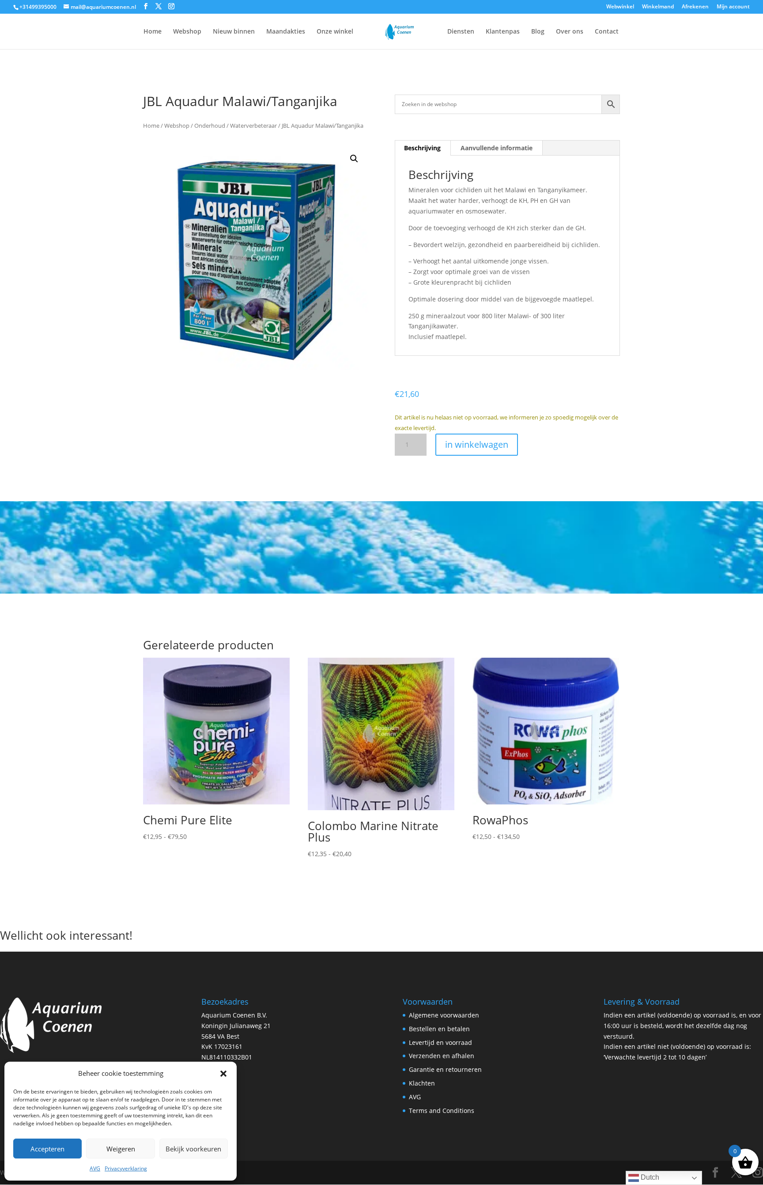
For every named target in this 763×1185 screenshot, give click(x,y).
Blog (537, 31)
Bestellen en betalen (439, 1029)
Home (153, 31)
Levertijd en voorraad (440, 1042)
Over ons (569, 31)
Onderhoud (209, 126)
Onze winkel (335, 31)
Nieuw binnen (234, 31)
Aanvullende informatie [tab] (497, 148)
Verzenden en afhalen (441, 1056)
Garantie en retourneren (445, 1069)
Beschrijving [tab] (422, 148)
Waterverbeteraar (253, 126)
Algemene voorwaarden (444, 1015)
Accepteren (47, 1148)
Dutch (649, 1177)
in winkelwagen (476, 444)
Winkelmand (658, 7)
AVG (95, 1168)
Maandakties (285, 31)
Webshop (187, 31)
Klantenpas (503, 31)
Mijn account (733, 7)
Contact (607, 31)
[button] (223, 1073)
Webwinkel (620, 7)
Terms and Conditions (441, 1110)
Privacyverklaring (126, 1168)
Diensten (460, 31)
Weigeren (120, 1148)
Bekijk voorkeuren (193, 1148)
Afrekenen (695, 7)
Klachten (422, 1083)
